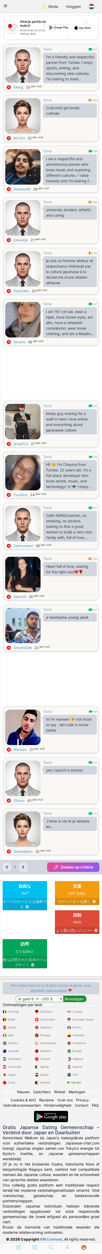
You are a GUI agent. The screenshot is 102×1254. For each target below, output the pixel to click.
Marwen (20, 749)
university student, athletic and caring (68, 212)
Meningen (77, 1092)
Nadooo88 (22, 189)
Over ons (65, 1100)
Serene (19, 342)
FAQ (95, 1105)
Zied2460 (21, 291)
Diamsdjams (23, 851)
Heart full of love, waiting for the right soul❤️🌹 (67, 569)
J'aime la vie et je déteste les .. (67, 824)
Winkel (59, 1092)
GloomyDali (23, 648)
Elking (18, 87)
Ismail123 (21, 444)
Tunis (47, 49)
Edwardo (21, 240)
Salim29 (20, 597)
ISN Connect (51, 1239)
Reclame (46, 1100)
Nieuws (23, 1092)
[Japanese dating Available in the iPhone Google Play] (51, 1113)
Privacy (82, 1100)
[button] (5, 6)
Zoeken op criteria (77, 867)
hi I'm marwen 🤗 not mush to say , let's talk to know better (69, 724)
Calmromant (23, 546)
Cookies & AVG (23, 1100)
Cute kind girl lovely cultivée (63, 111)
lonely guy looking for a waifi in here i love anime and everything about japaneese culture (67, 421)
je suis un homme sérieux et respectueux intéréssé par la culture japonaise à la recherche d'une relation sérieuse (69, 271)
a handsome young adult (67, 617)
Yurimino (21, 495)
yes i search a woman (64, 770)
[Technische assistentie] (83, 1247)
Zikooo (19, 800)
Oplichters (41, 1092)
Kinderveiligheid (57, 1105)
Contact (81, 1105)
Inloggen (73, 6)
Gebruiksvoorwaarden (22, 1105)
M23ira (19, 138)
